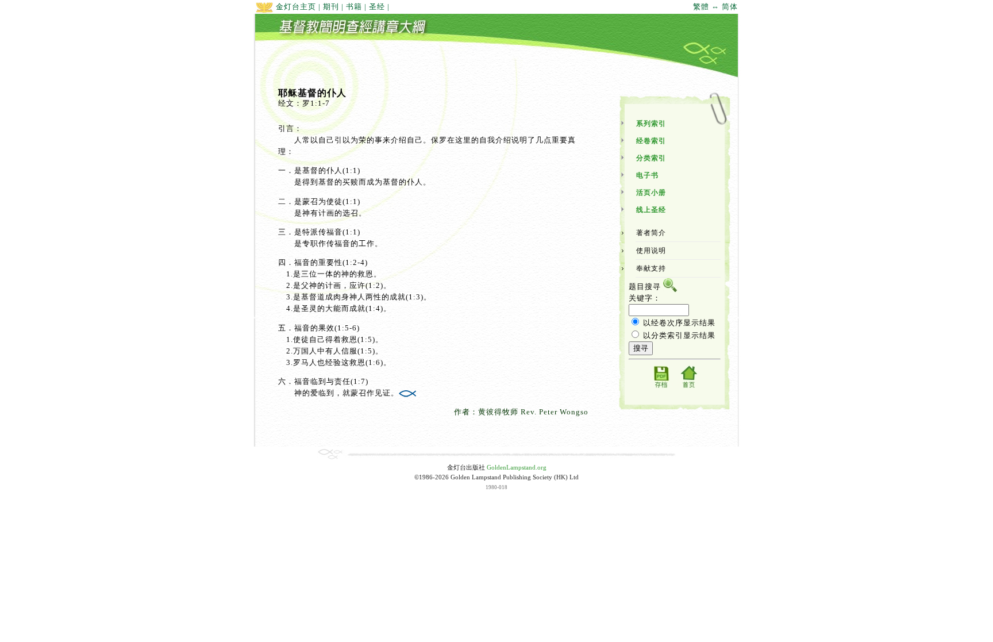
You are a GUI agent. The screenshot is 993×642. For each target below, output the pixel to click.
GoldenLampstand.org (516, 467)
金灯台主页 (295, 6)
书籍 (354, 6)
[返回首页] (688, 387)
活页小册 (651, 193)
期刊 (331, 6)
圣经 (377, 6)
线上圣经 (651, 210)
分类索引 (651, 158)
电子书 (647, 175)
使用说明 (651, 251)
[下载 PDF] (660, 387)
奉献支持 (651, 268)
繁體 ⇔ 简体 (715, 6)
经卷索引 (651, 141)
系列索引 (651, 124)
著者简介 (651, 233)
